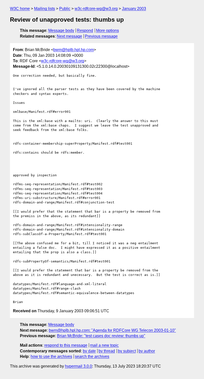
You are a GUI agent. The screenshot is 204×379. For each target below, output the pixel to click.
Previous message (101, 36)
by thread (107, 351)
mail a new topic (104, 345)
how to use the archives (51, 356)
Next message (69, 36)
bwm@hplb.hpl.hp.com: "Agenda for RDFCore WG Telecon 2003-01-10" (112, 330)
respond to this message (65, 345)
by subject (127, 351)
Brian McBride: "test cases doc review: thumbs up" (101, 336)
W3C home (20, 8)
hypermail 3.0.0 (78, 366)
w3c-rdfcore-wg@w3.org (96, 8)
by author (147, 351)
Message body (61, 30)
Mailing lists (44, 8)
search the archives (92, 356)
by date (89, 351)
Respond (85, 30)
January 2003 (134, 8)
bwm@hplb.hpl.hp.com (73, 50)
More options (107, 30)
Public (64, 8)
